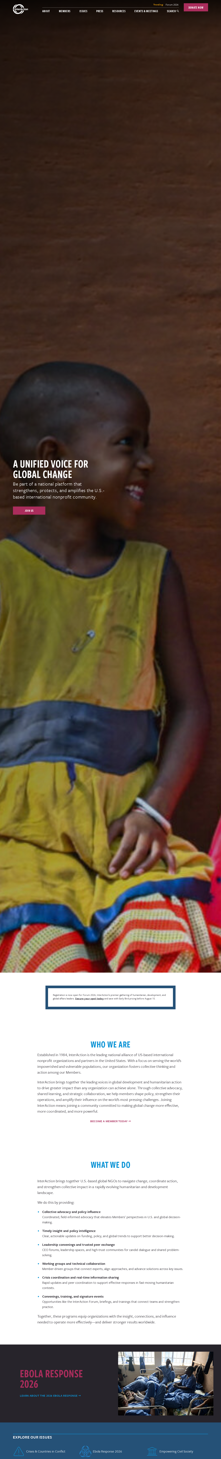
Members (65, 11)
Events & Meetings (146, 11)
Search (171, 11)
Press (99, 11)
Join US (29, 510)
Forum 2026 (172, 4)
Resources (119, 11)
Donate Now (196, 7)
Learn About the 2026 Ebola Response (49, 1396)
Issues (83, 11)
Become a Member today (109, 1121)
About (46, 11)
